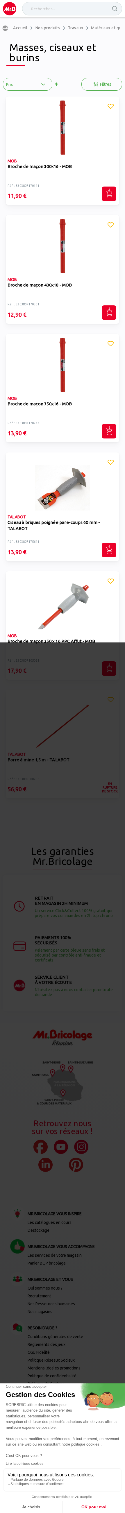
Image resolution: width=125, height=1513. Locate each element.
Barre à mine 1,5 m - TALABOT (39, 759)
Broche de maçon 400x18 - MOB (40, 284)
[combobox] (72, 8)
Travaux (75, 28)
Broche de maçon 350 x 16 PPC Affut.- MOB (51, 641)
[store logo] (9, 8)
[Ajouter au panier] (109, 194)
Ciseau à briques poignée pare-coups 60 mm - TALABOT (54, 525)
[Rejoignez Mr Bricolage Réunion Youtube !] (61, 1147)
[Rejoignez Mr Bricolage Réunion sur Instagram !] (81, 1147)
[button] (111, 107)
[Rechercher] (115, 8)
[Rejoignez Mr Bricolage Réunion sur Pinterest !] (76, 1165)
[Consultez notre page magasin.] (62, 1083)
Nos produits (47, 28)
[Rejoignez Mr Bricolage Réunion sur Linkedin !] (45, 1165)
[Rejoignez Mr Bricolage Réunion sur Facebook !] (40, 1147)
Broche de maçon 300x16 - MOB (40, 166)
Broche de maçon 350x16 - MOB (40, 403)
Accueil (20, 28)
